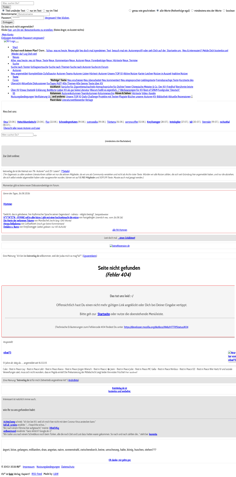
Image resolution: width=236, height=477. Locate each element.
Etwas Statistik (27, 90)
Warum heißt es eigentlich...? (105, 90)
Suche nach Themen (59, 67)
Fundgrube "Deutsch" (169, 90)
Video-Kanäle (149, 93)
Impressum (29, 466)
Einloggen (8, 22)
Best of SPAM (150, 90)
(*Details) (65, 171)
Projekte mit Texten (108, 96)
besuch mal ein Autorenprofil (127, 50)
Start (15, 47)
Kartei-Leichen (145, 73)
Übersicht (16, 83)
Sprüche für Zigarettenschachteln (78, 86)
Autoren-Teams (65, 73)
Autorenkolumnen (71, 93)
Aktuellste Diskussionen (33, 83)
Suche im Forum (99, 67)
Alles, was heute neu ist (23, 60)
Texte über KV (95, 83)
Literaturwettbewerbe (73, 99)
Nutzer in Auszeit (162, 73)
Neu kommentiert (111, 80)
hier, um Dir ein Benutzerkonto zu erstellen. (30, 30)
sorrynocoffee (131, 121)
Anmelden (17, 37)
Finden (6, 7)
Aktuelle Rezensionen (179, 96)
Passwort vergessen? (33, 37)
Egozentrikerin (89, 255)
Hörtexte (136, 93)
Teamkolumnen (89, 93)
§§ (14, 93)
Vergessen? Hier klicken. (56, 17)
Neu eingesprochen (130, 80)
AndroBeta (73, 380)
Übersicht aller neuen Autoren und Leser (21, 128)
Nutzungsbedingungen (22, 96)
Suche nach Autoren (80, 67)
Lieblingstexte (148, 80)
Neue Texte (42, 60)
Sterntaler (206, 121)
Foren (15, 80)
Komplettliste (36, 73)
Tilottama (111, 121)
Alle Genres (82, 83)
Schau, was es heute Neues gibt (62, 50)
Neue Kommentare (59, 60)
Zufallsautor (49, 73)
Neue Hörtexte (114, 60)
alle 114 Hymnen (119, 229)
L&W (55, 474)
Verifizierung (41, 96)
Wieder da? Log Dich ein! (24, 53)
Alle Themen (69, 83)
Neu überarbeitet (92, 80)
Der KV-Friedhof (167, 86)
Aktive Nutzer (130, 73)
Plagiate (123, 96)
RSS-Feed (37, 474)
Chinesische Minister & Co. (144, 86)
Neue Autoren (76, 60)
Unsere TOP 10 (115, 73)
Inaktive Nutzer (180, 73)
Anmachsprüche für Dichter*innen (113, 86)
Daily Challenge (90, 96)
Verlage (89, 99)
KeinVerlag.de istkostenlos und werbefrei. (119, 390)
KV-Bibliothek (160, 96)
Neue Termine (130, 60)
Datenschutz (67, 466)
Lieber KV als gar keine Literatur (73, 90)
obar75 (7, 352)
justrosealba (92, 121)
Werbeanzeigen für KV (131, 90)
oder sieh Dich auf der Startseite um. (162, 50)
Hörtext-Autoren (98, 73)
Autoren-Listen (81, 73)
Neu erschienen (75, 80)
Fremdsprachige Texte (167, 80)
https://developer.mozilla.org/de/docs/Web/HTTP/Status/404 (156, 327)
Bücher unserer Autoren (140, 96)
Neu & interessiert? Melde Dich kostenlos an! (205, 50)
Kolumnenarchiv (106, 93)
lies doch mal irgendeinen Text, (96, 50)
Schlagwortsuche (39, 67)
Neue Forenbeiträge (95, 60)
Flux (47, 121)
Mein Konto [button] (7, 34)
